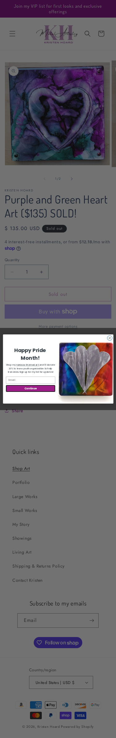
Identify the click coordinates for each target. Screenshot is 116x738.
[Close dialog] (109, 338)
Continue (30, 388)
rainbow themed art (28, 365)
